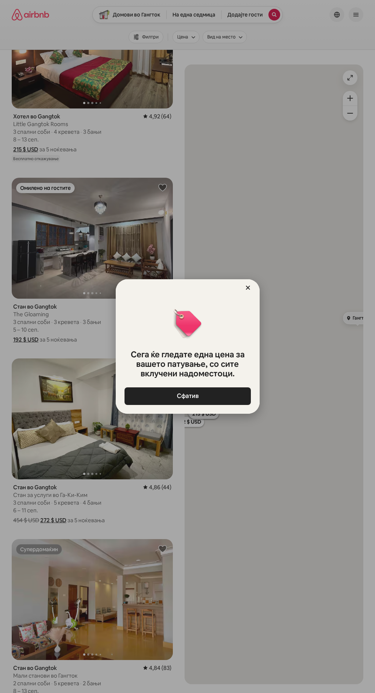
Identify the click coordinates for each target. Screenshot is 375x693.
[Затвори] (248, 288)
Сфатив (187, 396)
